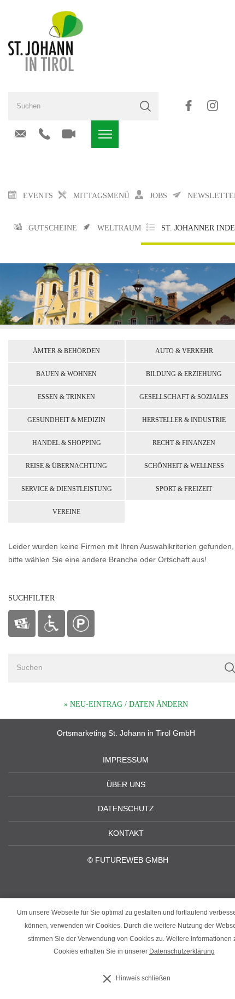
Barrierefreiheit (51, 623)
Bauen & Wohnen (66, 374)
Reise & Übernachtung (66, 466)
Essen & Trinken (66, 397)
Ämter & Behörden (66, 351)
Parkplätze (81, 623)
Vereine (66, 512)
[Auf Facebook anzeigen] (188, 105)
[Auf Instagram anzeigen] (212, 105)
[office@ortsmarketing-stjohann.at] (20, 134)
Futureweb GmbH (131, 860)
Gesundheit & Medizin (66, 420)
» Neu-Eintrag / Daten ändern (126, 704)
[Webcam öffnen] (68, 134)
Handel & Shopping (66, 443)
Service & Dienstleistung (66, 489)
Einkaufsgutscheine (22, 623)
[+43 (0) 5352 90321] (44, 134)
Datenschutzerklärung (182, 951)
